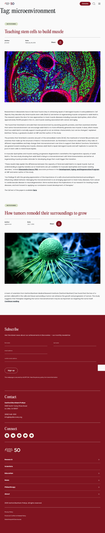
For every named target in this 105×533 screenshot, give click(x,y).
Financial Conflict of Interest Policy (15, 516)
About (7, 494)
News (7, 480)
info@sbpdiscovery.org (13, 417)
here (35, 190)
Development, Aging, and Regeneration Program (79, 169)
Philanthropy (10, 487)
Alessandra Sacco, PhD (28, 169)
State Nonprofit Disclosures (13, 519)
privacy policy (39, 377)
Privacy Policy (9, 512)
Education (9, 473)
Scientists (9, 466)
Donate (85, 4)
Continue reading (12, 301)
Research (9, 459)
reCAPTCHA (25, 377)
